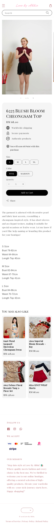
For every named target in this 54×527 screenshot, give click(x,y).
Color (9, 168)
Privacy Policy (28, 521)
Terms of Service (13, 521)
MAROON (25, 173)
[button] (3, 6)
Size (8, 156)
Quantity (10, 179)
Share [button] (13, 200)
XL (34, 162)
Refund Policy (42, 521)
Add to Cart (27, 192)
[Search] (47, 12)
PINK (11, 173)
